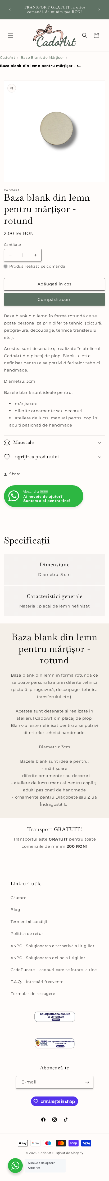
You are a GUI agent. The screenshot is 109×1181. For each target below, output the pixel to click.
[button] (10, 35)
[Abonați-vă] (87, 1082)
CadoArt (7, 58)
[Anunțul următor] (99, 9)
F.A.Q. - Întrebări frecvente (37, 981)
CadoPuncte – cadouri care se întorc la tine (54, 969)
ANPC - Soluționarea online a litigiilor (48, 957)
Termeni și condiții (29, 921)
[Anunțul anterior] (10, 9)
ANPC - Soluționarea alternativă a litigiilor (52, 945)
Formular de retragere (33, 993)
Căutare (18, 897)
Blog (15, 909)
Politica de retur (27, 933)
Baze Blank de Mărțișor (42, 58)
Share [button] (15, 473)
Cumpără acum (55, 299)
